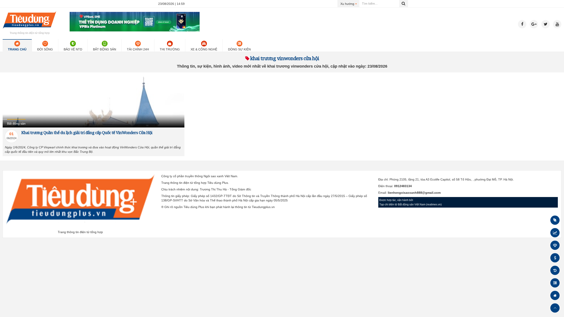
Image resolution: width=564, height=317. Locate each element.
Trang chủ (17, 49)
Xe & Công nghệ (204, 49)
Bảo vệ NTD (73, 49)
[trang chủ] (29, 29)
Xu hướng (350, 4)
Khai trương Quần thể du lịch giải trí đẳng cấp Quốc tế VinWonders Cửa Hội (86, 132)
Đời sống (45, 49)
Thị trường (170, 49)
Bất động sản (104, 49)
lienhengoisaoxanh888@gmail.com (414, 192)
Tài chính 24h (138, 49)
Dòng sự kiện (239, 49)
